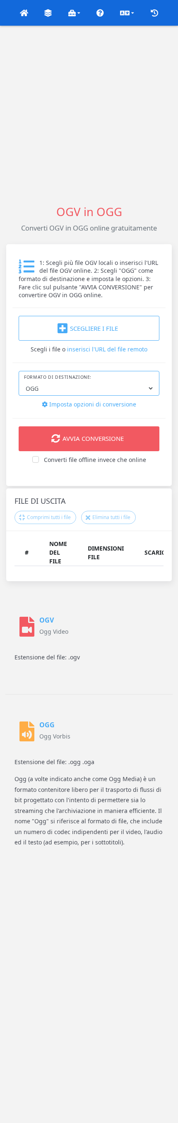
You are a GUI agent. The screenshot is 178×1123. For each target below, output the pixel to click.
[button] (24, 13)
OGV (46, 620)
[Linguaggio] (127, 13)
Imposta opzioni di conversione (92, 404)
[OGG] (26, 731)
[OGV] (26, 626)
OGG (47, 724)
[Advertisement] (89, 115)
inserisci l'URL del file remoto (107, 349)
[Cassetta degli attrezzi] (74, 13)
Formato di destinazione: (57, 377)
